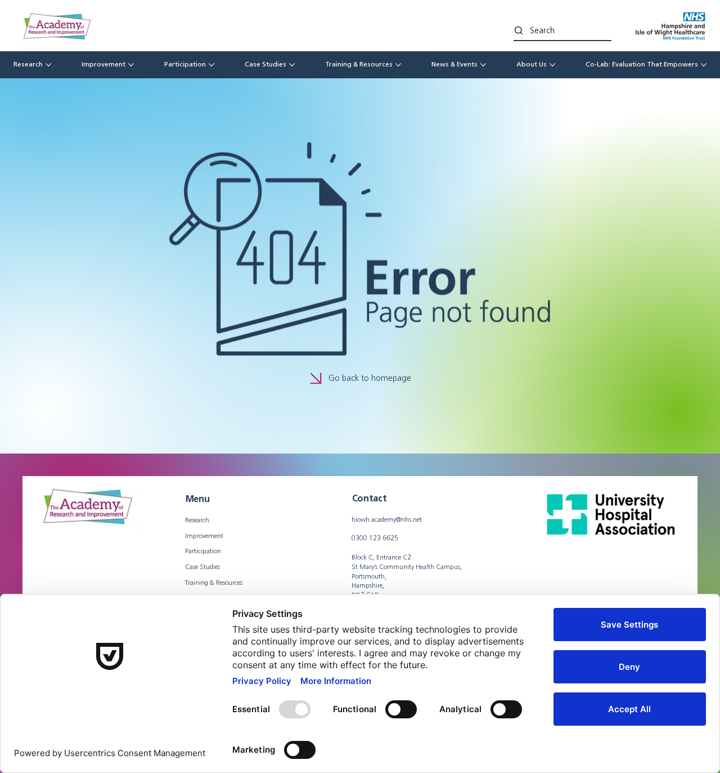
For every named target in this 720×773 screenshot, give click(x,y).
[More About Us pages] (552, 65)
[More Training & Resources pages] (398, 65)
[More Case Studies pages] (292, 65)
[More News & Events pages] (483, 65)
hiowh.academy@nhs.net (387, 519)
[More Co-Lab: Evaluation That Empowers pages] (703, 65)
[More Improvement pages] (131, 65)
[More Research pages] (48, 65)
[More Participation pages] (211, 65)
